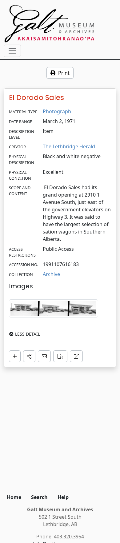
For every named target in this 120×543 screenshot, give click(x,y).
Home (14, 497)
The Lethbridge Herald (69, 146)
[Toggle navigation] (12, 51)
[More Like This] (60, 356)
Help (63, 497)
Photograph (57, 111)
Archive (51, 274)
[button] (29, 356)
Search (39, 497)
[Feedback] (44, 356)
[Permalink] (76, 356)
